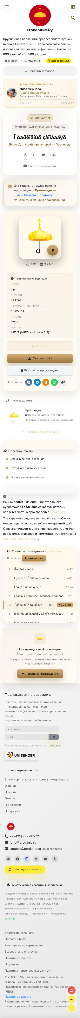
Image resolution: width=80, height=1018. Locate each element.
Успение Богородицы (16, 913)
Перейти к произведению (41, 432)
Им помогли (13, 805)
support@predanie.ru (36, 848)
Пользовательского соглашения (49, 1006)
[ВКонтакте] (8, 858)
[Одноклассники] (54, 858)
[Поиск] (73, 18)
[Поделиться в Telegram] (37, 382)
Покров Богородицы (42, 908)
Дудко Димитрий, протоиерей (30, 144)
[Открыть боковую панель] (73, 7)
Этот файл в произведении (28, 468)
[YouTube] (45, 858)
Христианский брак (57, 898)
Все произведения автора (27, 477)
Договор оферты (16, 939)
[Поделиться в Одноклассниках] (45, 382)
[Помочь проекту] (72, 990)
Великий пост (46, 893)
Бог (19, 898)
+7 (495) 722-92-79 (24, 836)
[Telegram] (17, 858)
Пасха (33, 893)
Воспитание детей (15, 903)
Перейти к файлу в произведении (41, 200)
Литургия (10, 898)
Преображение (39, 913)
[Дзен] (36, 858)
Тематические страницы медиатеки (36, 885)
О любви (40, 898)
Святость (28, 898)
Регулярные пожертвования (24, 945)
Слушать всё (35, 558)
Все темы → (11, 918)
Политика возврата (18, 958)
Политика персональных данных (27, 971)
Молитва (68, 893)
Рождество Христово (16, 893)
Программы (13, 811)
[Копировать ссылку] (62, 382)
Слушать (42, 346)
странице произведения (20, 539)
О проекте (12, 964)
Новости (10, 792)
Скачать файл (42, 358)
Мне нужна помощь (28, 869)
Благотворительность (22, 770)
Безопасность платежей (21, 952)
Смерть (31, 903)
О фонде (11, 786)
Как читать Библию (47, 903)
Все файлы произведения (42, 370)
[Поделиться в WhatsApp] (54, 382)
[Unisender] (21, 755)
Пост (59, 893)
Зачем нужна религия (17, 908)
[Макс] (26, 858)
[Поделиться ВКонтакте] (28, 382)
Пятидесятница (58, 913)
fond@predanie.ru (23, 842)
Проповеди (63, 144)
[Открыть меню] (7, 7)
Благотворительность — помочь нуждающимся (37, 779)
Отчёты (10, 798)
